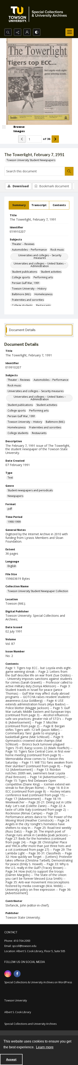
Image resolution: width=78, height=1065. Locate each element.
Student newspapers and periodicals (30, 490)
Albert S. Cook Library (17, 1012)
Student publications (24, 272)
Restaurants (43, 305)
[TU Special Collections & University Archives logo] (39, 14)
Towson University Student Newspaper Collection (38, 591)
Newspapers (15, 496)
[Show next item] (55, 139)
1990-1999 (14, 522)
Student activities (51, 272)
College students (22, 305)
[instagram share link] (7, 973)
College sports (21, 277)
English (12, 566)
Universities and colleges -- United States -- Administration (40, 265)
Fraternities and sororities (28, 300)
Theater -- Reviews (23, 244)
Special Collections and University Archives (30, 1024)
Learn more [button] (45, 1047)
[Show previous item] (22, 139)
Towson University (15, 1000)
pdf (10, 509)
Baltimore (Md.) (21, 294)
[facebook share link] (17, 973)
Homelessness (43, 294)
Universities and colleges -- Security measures (39, 256)
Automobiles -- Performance (29, 249)
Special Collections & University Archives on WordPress (38, 982)
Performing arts (43, 277)
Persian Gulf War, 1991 (26, 283)
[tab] (19, 205)
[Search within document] (69, 171)
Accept (11, 1059)
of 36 (46, 139)
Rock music (57, 249)
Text (10, 477)
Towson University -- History (29, 288)
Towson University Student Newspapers (30, 160)
